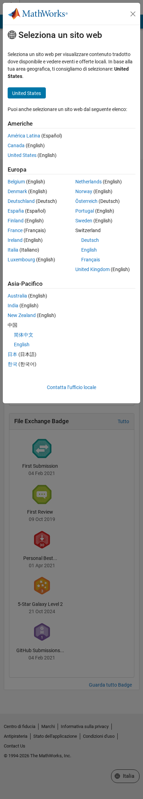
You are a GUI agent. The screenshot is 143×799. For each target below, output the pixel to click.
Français (90, 259)
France (15, 230)
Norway (83, 191)
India (13, 305)
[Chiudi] (133, 14)
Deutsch (90, 240)
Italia (13, 250)
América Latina (24, 136)
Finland (16, 220)
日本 (12, 354)
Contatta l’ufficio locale (71, 387)
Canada (16, 145)
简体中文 (23, 335)
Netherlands (88, 181)
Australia (17, 296)
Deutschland (21, 201)
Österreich (86, 201)
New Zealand (22, 315)
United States (22, 155)
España (16, 211)
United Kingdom (92, 269)
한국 (12, 364)
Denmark (17, 191)
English (89, 250)
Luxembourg (21, 259)
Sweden (83, 220)
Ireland (15, 240)
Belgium (16, 181)
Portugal (84, 211)
